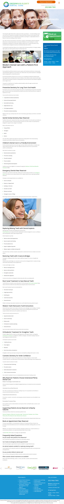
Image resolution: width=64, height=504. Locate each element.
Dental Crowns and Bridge (39, 480)
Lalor (34, 414)
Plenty (4, 415)
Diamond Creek (13, 415)
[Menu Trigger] (59, 2)
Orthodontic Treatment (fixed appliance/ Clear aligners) (24, 486)
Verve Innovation (50, 502)
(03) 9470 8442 (50, 56)
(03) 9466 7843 (7, 432)
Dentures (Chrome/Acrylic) (39, 482)
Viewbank (30, 414)
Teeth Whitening (37, 491)
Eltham (36, 414)
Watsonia (13, 414)
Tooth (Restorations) (38, 490)
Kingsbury (9, 414)
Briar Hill (7, 415)
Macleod (4, 414)
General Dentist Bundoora (24, 480)
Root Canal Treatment (23, 490)
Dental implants (6, 231)
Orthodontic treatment (7, 335)
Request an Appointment (46, 2)
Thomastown (25, 414)
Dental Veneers (37, 481)
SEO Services (43, 502)
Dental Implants (22, 488)
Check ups (36, 487)
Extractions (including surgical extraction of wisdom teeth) (23, 493)
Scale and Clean (37, 488)
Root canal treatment (33, 283)
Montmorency (19, 415)
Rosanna (24, 415)
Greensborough (19, 414)
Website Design (37, 502)
